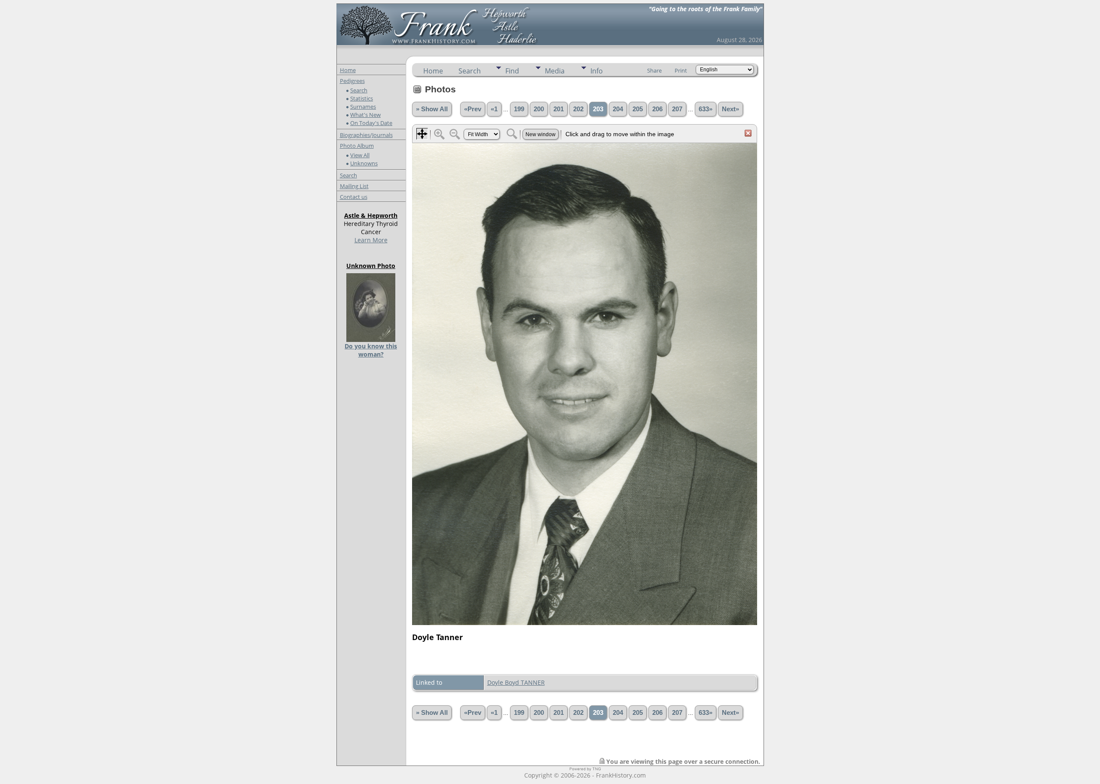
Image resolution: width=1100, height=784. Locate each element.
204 (618, 109)
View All (360, 155)
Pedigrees (352, 81)
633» (705, 109)
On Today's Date (371, 123)
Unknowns (364, 163)
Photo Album (357, 145)
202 (578, 109)
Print (681, 70)
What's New (365, 115)
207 (677, 109)
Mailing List (354, 186)
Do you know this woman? (371, 350)
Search (358, 90)
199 (519, 109)
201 (558, 109)
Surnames (363, 106)
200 (539, 109)
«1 (494, 109)
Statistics (361, 98)
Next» (730, 109)
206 (657, 109)
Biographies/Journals (366, 135)
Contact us (353, 197)
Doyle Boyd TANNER (516, 682)
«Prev (472, 109)
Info (596, 71)
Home (348, 70)
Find (512, 71)
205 (637, 109)
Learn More (371, 240)
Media (555, 71)
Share (654, 70)
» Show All (432, 109)
